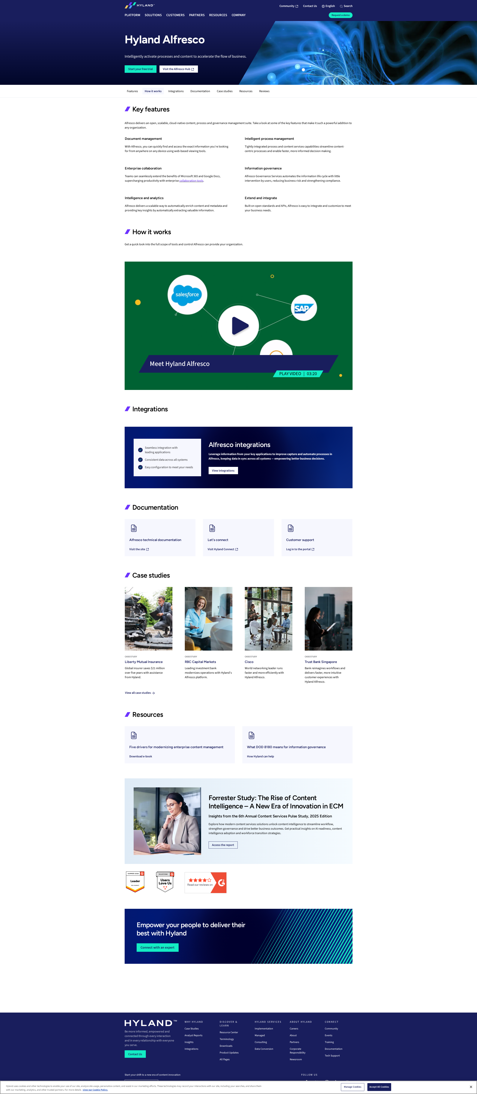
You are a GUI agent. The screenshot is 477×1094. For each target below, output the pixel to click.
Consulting (261, 1042)
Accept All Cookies (379, 1087)
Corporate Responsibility (298, 1051)
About (293, 1035)
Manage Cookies (353, 1087)
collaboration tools (191, 181)
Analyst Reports (193, 1035)
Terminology (227, 1039)
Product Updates (229, 1053)
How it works (153, 91)
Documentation (200, 91)
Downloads (226, 1046)
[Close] (471, 1087)
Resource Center (229, 1032)
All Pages (225, 1059)
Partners (294, 1042)
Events (328, 1035)
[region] (238, 1087)
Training (329, 1042)
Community (331, 1029)
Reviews (264, 91)
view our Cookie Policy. (95, 1090)
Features (132, 91)
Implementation (264, 1029)
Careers (294, 1029)
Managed (260, 1035)
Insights (189, 1042)
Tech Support (332, 1056)
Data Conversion (264, 1049)
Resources (245, 91)
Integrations (176, 91)
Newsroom (296, 1059)
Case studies (225, 91)
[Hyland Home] (140, 6)
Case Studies (192, 1029)
